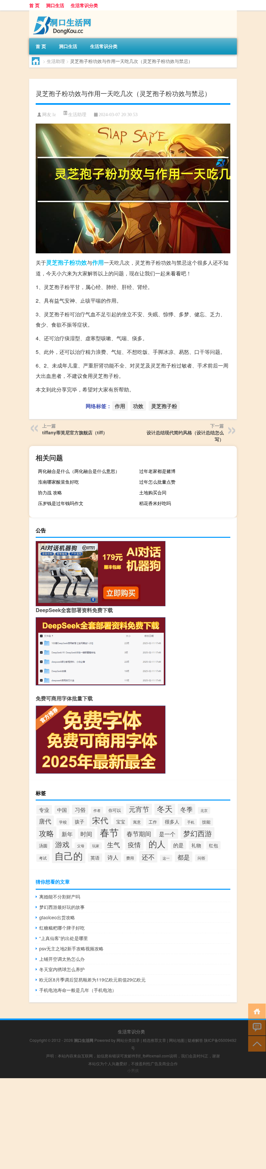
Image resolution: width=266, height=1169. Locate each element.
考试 (43, 858)
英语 (95, 857)
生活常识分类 (84, 5)
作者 (97, 810)
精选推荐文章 (154, 1040)
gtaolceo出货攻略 (57, 917)
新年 (67, 834)
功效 (81, 262)
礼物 (196, 845)
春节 (109, 832)
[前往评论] (255, 1027)
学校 (63, 822)
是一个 (167, 834)
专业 (44, 809)
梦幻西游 (197, 833)
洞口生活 (55, 5)
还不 (148, 857)
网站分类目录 (128, 1040)
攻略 (46, 832)
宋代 (100, 820)
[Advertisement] (133, 1123)
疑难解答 (195, 1040)
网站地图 (177, 1040)
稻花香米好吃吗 (155, 503)
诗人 (112, 857)
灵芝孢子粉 (60, 262)
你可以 (114, 810)
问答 (201, 858)
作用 (98, 262)
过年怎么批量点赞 (157, 481)
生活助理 (56, 61)
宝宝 (120, 821)
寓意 (137, 822)
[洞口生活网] (63, 12)
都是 (183, 856)
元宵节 (139, 809)
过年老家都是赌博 (157, 471)
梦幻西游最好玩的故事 (62, 907)
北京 (204, 810)
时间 (86, 833)
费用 (130, 858)
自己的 (68, 855)
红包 (213, 845)
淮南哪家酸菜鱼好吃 (58, 481)
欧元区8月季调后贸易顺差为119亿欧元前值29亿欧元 (92, 979)
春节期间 (139, 833)
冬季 (186, 809)
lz (54, 114)
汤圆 (43, 845)
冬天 (165, 808)
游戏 (62, 844)
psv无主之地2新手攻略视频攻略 (71, 948)
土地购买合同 (152, 492)
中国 (62, 809)
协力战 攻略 (50, 492)
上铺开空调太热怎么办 (62, 959)
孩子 (79, 821)
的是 (178, 845)
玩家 (95, 845)
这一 (166, 858)
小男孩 (133, 1070)
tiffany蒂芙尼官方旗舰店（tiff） (74, 432)
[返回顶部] (255, 1043)
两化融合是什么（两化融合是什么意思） (79, 471)
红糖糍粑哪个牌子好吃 (62, 927)
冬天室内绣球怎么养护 (62, 969)
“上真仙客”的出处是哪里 (63, 938)
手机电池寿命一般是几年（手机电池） (77, 990)
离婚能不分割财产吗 (59, 896)
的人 (157, 844)
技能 (206, 822)
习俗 (80, 809)
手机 (190, 822)
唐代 (45, 820)
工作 (153, 822)
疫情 (134, 844)
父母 (80, 845)
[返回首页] (255, 1011)
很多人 (172, 821)
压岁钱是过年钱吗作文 (60, 503)
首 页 (34, 5)
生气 (113, 844)
